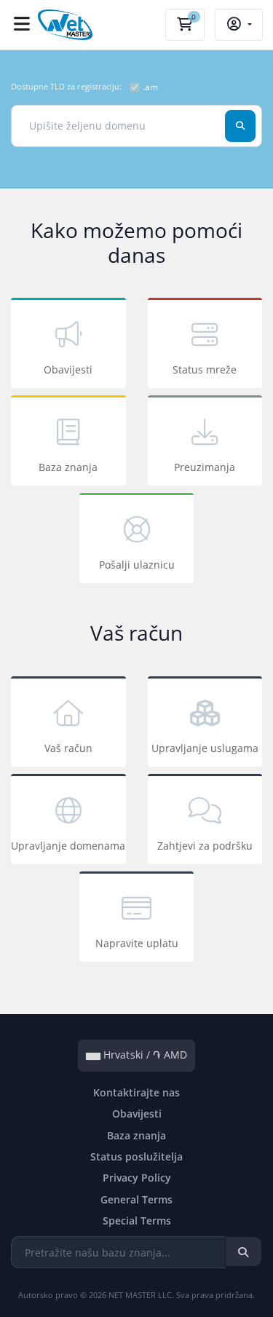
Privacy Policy (137, 1177)
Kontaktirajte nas (136, 1092)
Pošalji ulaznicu (137, 565)
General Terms (136, 1199)
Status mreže (205, 369)
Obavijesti (68, 369)
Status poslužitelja (136, 1156)
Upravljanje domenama (68, 846)
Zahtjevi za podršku (205, 846)
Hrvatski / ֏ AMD (143, 1054)
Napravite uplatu (136, 943)
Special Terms (137, 1220)
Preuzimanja (204, 467)
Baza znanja (68, 467)
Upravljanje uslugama (204, 748)
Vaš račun (68, 748)
